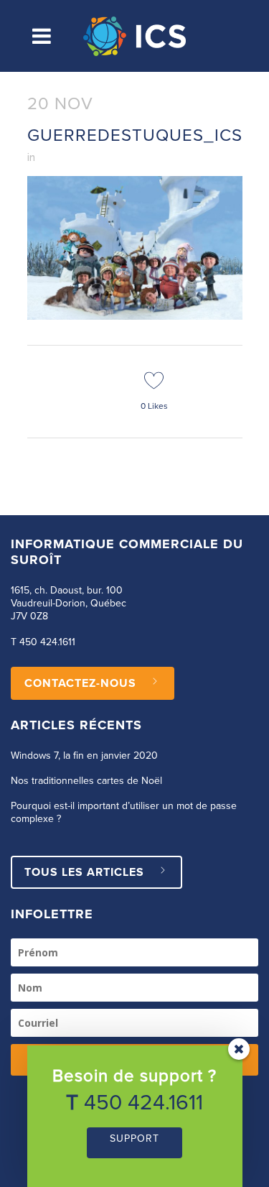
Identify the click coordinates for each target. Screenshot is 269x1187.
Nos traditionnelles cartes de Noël (86, 781)
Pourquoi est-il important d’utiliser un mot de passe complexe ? (124, 812)
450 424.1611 (47, 642)
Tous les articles (84, 872)
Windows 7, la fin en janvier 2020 (84, 756)
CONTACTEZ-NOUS (80, 683)
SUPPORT (134, 1139)
